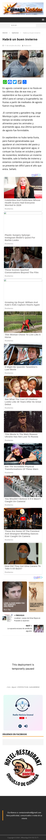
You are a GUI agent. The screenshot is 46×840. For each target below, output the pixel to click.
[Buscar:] (23, 25)
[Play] (20, 726)
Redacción (27, 45)
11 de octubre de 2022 (12, 45)
